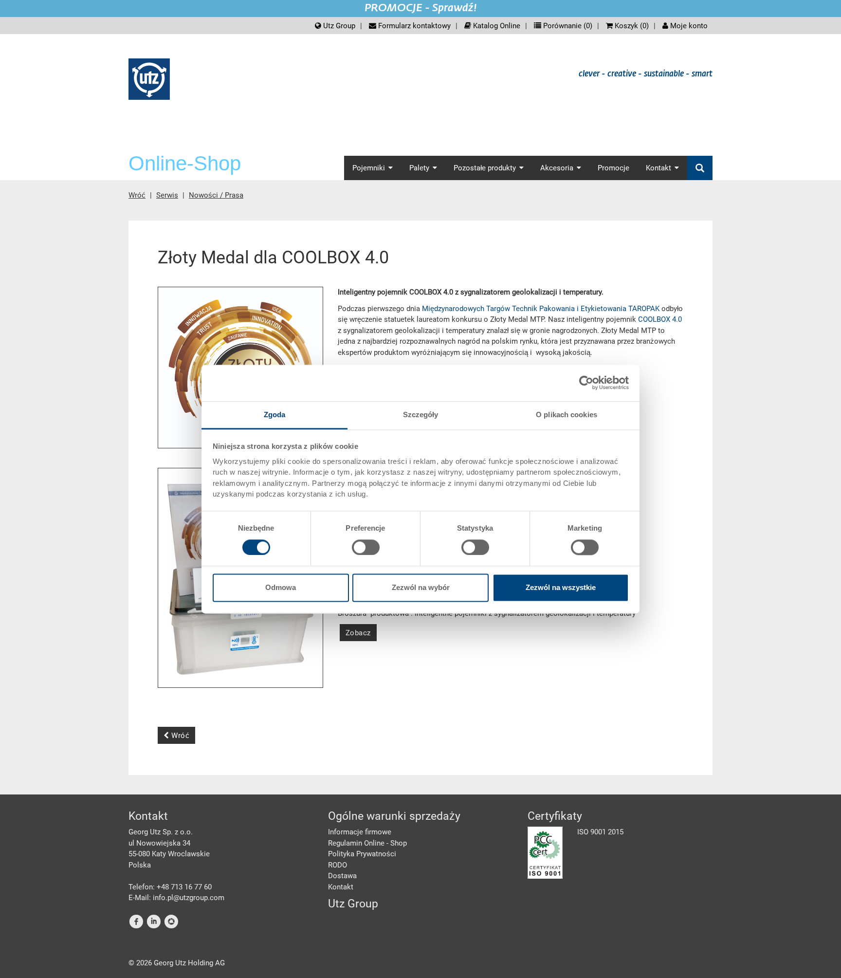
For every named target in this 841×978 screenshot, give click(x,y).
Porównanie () (566, 25)
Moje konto (688, 25)
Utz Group (338, 25)
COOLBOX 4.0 (660, 319)
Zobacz (358, 632)
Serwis (167, 195)
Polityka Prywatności (362, 853)
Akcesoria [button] (556, 168)
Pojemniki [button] (368, 168)
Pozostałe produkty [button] (485, 168)
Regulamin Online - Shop (367, 843)
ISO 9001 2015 (600, 832)
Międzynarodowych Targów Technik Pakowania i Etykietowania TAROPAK (540, 308)
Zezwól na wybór (421, 588)
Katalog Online (495, 25)
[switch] (366, 547)
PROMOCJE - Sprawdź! (421, 8)
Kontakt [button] (658, 168)
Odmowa (280, 588)
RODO (337, 865)
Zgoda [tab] (275, 414)
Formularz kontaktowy (413, 25)
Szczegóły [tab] (421, 414)
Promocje (613, 168)
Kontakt (340, 887)
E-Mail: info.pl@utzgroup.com (176, 897)
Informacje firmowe (359, 832)
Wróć (137, 195)
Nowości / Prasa (216, 195)
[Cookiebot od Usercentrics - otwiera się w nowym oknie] (586, 382)
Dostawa (342, 875)
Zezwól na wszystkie (561, 588)
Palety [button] (419, 168)
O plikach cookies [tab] (566, 414)
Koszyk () (631, 25)
